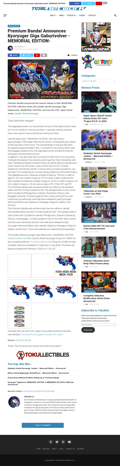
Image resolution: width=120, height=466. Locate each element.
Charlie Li (21, 46)
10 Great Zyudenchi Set (40, 242)
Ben (87, 124)
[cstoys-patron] (98, 70)
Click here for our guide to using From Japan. (42, 334)
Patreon (80, 449)
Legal (61, 449)
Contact (92, 15)
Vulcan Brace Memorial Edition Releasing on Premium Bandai (33, 378)
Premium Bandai (23, 340)
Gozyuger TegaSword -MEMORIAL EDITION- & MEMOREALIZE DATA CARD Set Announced (40, 383)
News (61, 15)
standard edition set (17, 238)
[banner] (96, 51)
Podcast (46, 449)
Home (38, 449)
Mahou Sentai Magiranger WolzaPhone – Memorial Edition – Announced (38, 373)
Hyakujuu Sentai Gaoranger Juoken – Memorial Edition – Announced (37, 368)
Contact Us (70, 449)
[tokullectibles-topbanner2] (43, 359)
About (53, 15)
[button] (19, 266)
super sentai (27, 391)
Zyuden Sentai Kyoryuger (44, 391)
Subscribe (88, 330)
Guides (82, 15)
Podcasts (71, 15)
